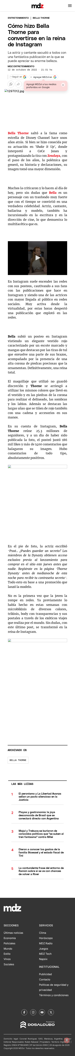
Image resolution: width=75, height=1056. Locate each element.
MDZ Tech (45, 953)
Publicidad (45, 974)
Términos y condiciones (54, 995)
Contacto (44, 979)
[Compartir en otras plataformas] (18, 84)
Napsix (43, 959)
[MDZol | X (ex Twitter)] (51, 1012)
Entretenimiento (18, 18)
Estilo (7, 953)
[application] (37, 258)
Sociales (9, 964)
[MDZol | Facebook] (24, 1012)
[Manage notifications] (67, 1040)
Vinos (7, 959)
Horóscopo (46, 938)
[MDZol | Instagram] (33, 1012)
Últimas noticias (13, 932)
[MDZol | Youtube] (42, 1012)
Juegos (43, 948)
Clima (42, 932)
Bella (53, 193)
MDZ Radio (45, 943)
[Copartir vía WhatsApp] (11, 84)
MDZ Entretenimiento (21, 66)
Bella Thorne (18, 133)
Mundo (8, 948)
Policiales (9, 943)
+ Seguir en (16, 77)
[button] (70, 5)
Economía (10, 938)
